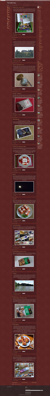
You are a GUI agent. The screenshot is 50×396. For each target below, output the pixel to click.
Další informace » (14, 58)
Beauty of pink (8, 24)
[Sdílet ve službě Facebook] (24, 34)
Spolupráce (39, 66)
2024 (39, 13)
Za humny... (15, 273)
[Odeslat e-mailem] (22, 34)
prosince (40, 20)
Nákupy (42, 68)
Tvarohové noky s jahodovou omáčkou (19, 146)
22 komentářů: (19, 194)
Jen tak (15, 195)
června (40, 52)
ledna (39, 58)
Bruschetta (14, 198)
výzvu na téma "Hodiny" (19, 69)
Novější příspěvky (14, 382)
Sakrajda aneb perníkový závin (41, 98)
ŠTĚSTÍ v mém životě (8, 8)
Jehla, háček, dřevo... (8, 10)
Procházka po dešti (41, 112)
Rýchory (14, 39)
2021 (39, 17)
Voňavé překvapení (16, 119)
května (40, 53)
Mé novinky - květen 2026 (41, 82)
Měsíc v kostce (40, 69)
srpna (39, 25)
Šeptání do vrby (8, 12)
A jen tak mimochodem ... (8, 17)
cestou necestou (8, 28)
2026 (39, 11)
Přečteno (15, 115)
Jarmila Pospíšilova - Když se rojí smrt (19, 251)
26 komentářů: (19, 34)
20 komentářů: (19, 351)
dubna (39, 54)
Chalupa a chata (16, 294)
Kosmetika (39, 65)
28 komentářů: (19, 169)
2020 (39, 18)
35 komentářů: (19, 220)
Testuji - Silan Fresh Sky (41, 120)
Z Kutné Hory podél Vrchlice (41, 75)
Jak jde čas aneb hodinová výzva (18, 64)
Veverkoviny (11, 3)
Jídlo (16, 35)
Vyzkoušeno (17, 380)
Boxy (14, 35)
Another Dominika (8, 19)
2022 (39, 16)
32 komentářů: (19, 293)
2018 (39, 59)
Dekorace (39, 67)
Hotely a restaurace (16, 61)
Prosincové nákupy (41, 135)
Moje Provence (26, 121)
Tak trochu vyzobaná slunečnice (31, 68)
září (39, 24)
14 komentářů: (19, 114)
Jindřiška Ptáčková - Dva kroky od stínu (20, 297)
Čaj (42, 67)
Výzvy (38, 71)
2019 (39, 19)
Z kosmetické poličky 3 (17, 225)
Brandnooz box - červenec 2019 (18, 7)
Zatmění (14, 174)
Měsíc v (41, 71)
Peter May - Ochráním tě (17, 93)
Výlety (19, 61)
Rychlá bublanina (16, 324)
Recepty (16, 221)
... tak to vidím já (8, 14)
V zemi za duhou (32, 121)
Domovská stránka (24, 382)
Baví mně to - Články (8, 21)
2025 (39, 12)
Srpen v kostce (41, 105)
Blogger (30, 394)
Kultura (40, 71)
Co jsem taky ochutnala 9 (17, 355)
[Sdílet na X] (23, 34)
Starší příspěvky (34, 382)
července (40, 26)
